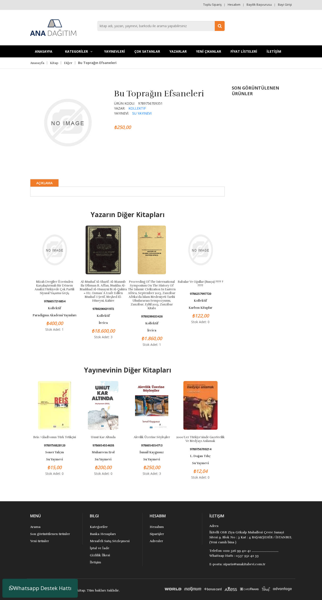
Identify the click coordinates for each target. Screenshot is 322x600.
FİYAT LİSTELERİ (244, 51)
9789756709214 (200, 449)
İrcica (103, 323)
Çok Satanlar (147, 51)
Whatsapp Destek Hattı (42, 588)
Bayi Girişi (285, 4)
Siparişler (157, 534)
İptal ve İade (99, 548)
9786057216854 (54, 301)
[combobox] (161, 26)
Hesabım (234, 4)
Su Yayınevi (142, 113)
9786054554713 (151, 445)
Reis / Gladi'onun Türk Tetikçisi (54, 437)
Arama (35, 527)
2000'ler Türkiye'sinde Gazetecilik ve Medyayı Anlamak (200, 439)
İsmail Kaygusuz (152, 452)
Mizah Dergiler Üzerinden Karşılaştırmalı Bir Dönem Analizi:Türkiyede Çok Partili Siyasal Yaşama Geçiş (54, 287)
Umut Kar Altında (103, 437)
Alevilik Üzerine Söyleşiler (152, 437)
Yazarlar (178, 51)
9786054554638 (103, 445)
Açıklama (44, 183)
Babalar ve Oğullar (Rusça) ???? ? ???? (200, 283)
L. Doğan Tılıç (200, 456)
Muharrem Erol (103, 452)
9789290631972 (103, 309)
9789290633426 (151, 316)
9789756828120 (54, 445)
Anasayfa (43, 51)
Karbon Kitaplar (200, 308)
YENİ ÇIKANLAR (208, 51)
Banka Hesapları (103, 534)
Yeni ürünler (39, 541)
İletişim (95, 562)
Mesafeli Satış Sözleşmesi (110, 541)
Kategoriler (99, 527)
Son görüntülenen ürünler (50, 534)
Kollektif (137, 108)
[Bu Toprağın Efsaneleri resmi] (67, 122)
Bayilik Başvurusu (259, 4)
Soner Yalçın (54, 452)
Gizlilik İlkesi (100, 555)
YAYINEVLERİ (114, 51)
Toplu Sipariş (212, 4)
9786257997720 (200, 294)
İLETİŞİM (274, 51)
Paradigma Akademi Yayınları (54, 315)
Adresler (156, 541)
